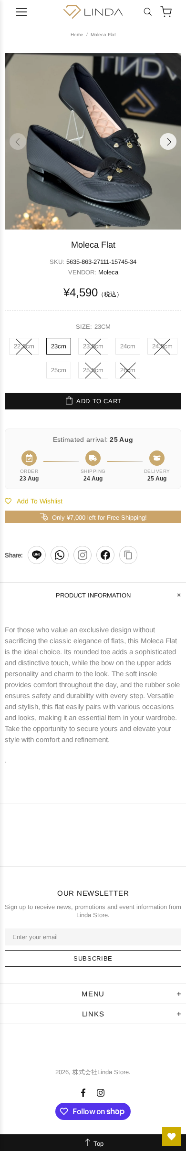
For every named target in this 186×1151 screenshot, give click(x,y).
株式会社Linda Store (93, 12)
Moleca (108, 272)
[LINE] (37, 555)
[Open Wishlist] (171, 1136)
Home (77, 34)
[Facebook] (105, 555)
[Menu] (21, 11)
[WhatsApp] (60, 555)
